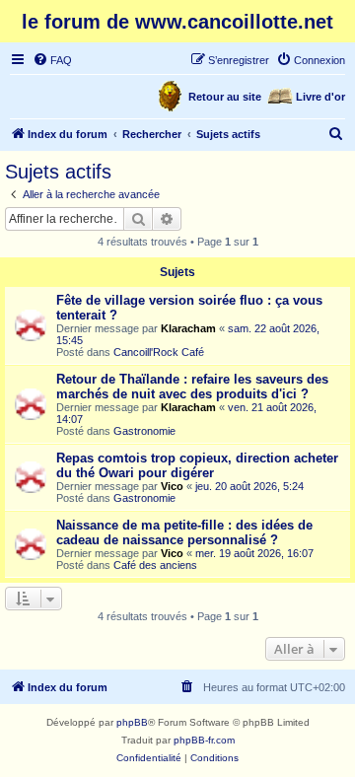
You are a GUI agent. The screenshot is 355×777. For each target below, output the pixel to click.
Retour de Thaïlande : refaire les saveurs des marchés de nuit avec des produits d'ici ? (192, 386)
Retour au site (224, 97)
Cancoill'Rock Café (158, 352)
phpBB (132, 722)
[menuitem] (52, 60)
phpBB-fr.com (204, 740)
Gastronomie (144, 431)
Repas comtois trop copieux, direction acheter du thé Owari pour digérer (197, 465)
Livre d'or (320, 97)
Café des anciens (155, 565)
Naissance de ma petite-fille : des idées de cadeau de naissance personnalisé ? (184, 532)
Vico (172, 486)
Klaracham (188, 328)
